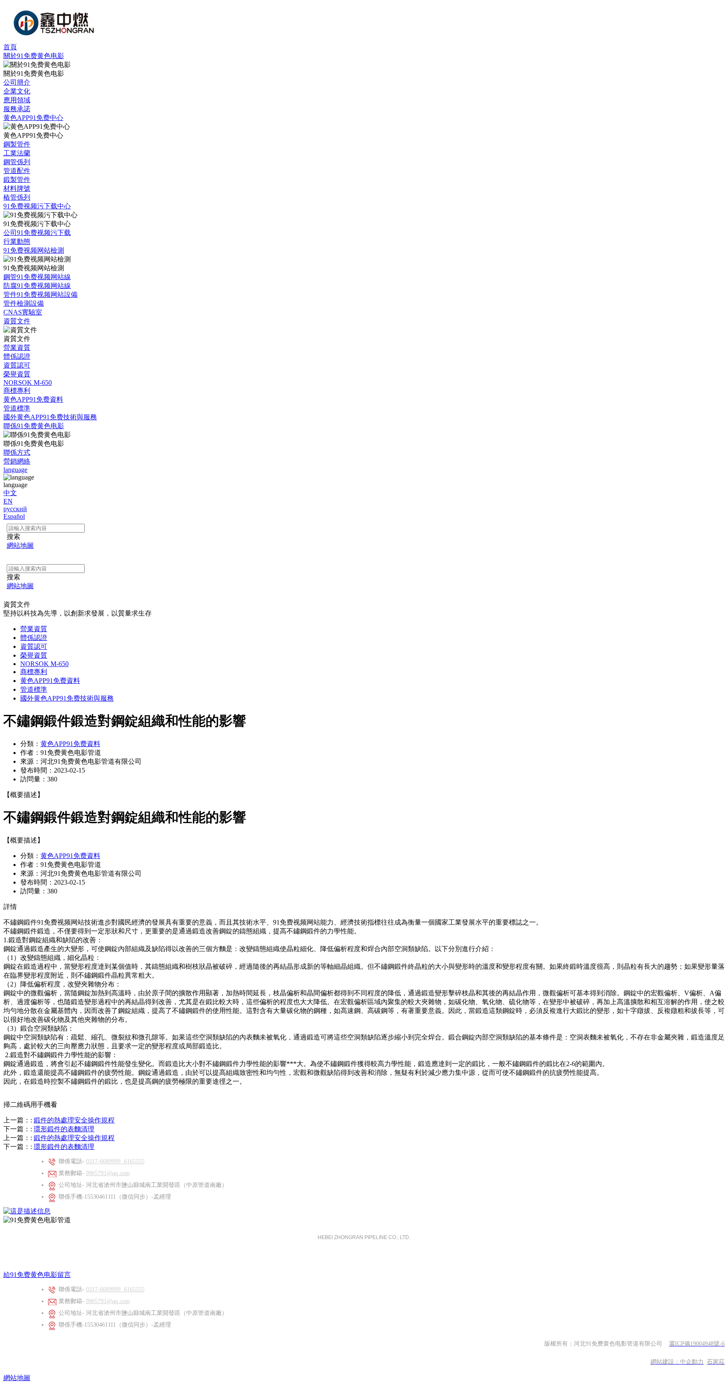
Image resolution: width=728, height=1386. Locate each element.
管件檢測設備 (23, 303)
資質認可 (16, 365)
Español (14, 516)
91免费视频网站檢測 (33, 250)
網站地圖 (16, 1377)
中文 (10, 492)
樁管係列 (16, 197)
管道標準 (16, 408)
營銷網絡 (16, 461)
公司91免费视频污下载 (37, 232)
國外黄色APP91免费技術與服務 (50, 417)
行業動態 (16, 241)
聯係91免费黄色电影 (33, 425)
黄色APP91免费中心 (33, 117)
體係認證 (16, 356)
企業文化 (16, 91)
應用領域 (16, 100)
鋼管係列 (16, 161)
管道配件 (16, 170)
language (15, 469)
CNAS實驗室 (22, 312)
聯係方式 (16, 452)
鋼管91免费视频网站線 (37, 276)
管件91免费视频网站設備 (40, 294)
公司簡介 (16, 82)
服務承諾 (16, 108)
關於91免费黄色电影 (33, 55)
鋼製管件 (16, 144)
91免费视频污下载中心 (37, 206)
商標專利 (16, 390)
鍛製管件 (16, 179)
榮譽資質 (16, 374)
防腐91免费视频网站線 (37, 285)
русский (15, 508)
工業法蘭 (16, 153)
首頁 (10, 47)
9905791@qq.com (108, 1173)
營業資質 (16, 347)
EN (8, 501)
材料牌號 (16, 188)
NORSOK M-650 (27, 382)
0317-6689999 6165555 (115, 1161)
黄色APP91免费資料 (33, 399)
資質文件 (16, 321)
